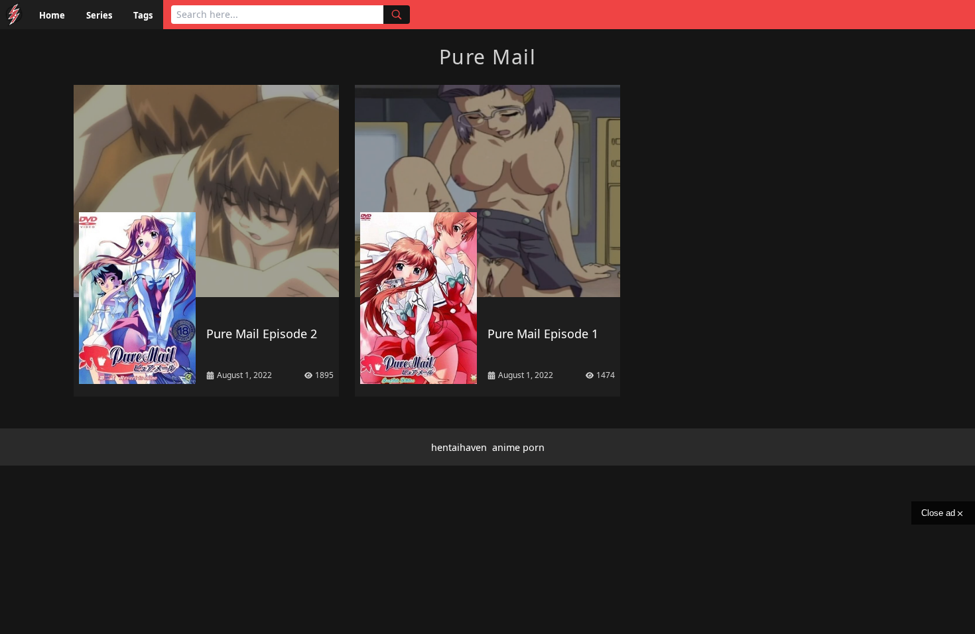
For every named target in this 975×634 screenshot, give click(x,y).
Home (52, 15)
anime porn (518, 447)
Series (99, 15)
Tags (143, 15)
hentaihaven (459, 447)
